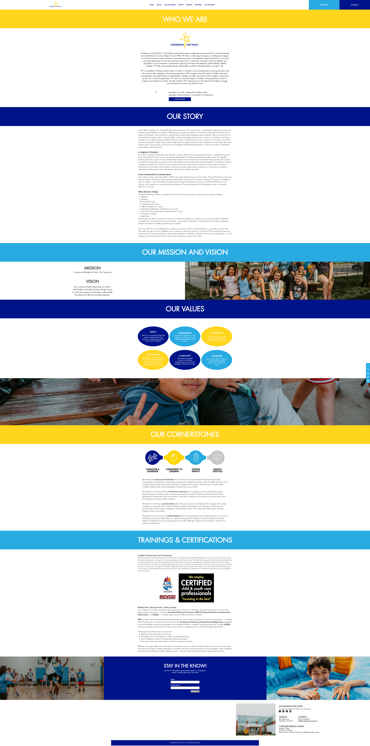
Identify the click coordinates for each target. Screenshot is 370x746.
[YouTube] (368, 381)
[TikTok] (368, 377)
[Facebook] (368, 366)
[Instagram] (368, 369)
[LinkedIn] (368, 373)
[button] (159, 5)
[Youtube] (290, 711)
